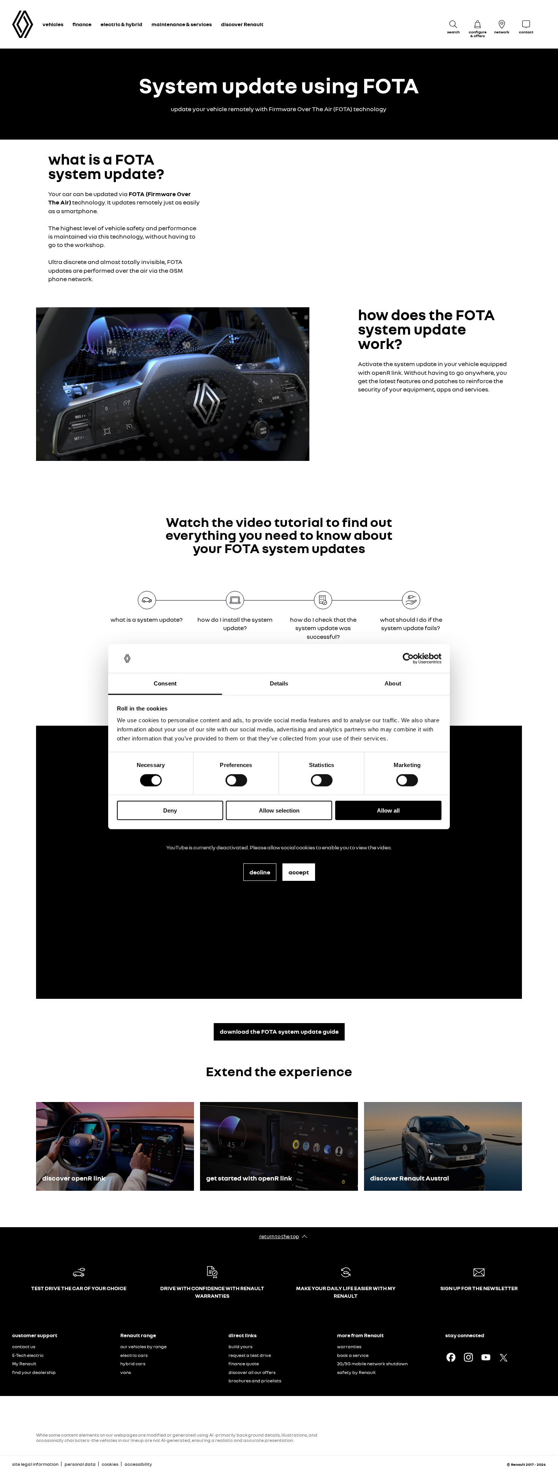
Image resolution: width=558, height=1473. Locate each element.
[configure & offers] (477, 24)
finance (82, 24)
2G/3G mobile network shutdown (372, 1363)
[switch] (236, 780)
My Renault (24, 1363)
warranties (349, 1346)
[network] (501, 24)
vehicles (53, 24)
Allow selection (279, 810)
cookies (110, 1464)
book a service (353, 1355)
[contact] (526, 24)
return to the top (279, 1236)
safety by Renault (356, 1372)
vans (125, 1372)
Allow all (388, 810)
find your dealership (34, 1372)
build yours (240, 1346)
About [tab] (393, 683)
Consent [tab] (165, 683)
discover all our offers (252, 1372)
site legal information (35, 1464)
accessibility (138, 1464)
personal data (80, 1464)
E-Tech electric (28, 1355)
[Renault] (22, 24)
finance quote (244, 1363)
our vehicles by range (143, 1346)
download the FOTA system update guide (279, 1031)
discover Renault (242, 24)
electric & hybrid (121, 24)
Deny (170, 810)
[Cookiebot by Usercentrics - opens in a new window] (408, 658)
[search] (453, 24)
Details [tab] (279, 683)
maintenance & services (181, 24)
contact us (23, 1346)
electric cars (134, 1355)
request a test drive (250, 1355)
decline (259, 872)
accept (298, 872)
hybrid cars (132, 1363)
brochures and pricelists (255, 1380)
